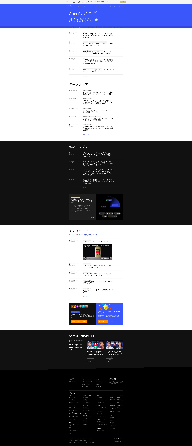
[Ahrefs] (67, 5)
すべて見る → (86, 76)
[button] (107, 6)
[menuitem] (98, 6)
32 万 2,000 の (95, 27)
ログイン (114, 6)
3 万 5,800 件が (116, 27)
